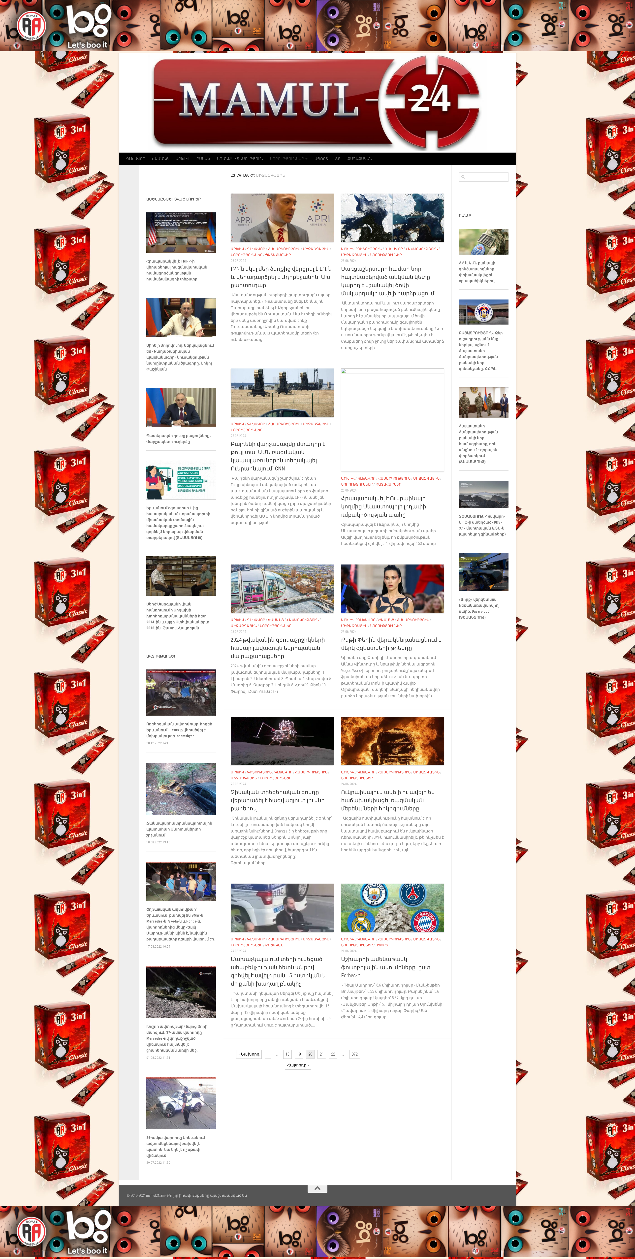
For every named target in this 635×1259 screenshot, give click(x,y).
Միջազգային (316, 249)
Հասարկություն (284, 249)
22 (333, 1054)
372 (355, 1054)
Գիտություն (369, 249)
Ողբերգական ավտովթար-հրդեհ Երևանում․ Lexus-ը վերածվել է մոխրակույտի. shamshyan (179, 730)
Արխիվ (183, 159)
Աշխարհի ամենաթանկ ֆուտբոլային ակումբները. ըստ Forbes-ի (385, 967)
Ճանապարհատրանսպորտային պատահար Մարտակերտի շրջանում (179, 829)
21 (322, 1054)
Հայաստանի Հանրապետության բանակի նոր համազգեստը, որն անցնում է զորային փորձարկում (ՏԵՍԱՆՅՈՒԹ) (478, 444)
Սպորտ (321, 159)
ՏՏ (338, 159)
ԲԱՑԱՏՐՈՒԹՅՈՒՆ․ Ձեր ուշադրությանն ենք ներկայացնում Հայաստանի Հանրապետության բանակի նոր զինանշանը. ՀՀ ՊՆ (481, 351)
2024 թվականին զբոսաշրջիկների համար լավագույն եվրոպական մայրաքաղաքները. (278, 648)
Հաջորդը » (298, 1065)
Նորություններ (287, 159)
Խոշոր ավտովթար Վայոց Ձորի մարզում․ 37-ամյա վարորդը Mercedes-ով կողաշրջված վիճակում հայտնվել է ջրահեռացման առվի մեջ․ (177, 1038)
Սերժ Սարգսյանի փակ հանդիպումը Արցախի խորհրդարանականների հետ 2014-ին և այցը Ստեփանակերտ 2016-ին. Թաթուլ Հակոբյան (177, 616)
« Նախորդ (248, 1054)
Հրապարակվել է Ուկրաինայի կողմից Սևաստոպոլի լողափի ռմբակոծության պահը (383, 506)
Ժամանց (160, 159)
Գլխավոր (135, 159)
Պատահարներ (278, 255)
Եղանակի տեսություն (240, 159)
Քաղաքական (360, 159)
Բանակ (203, 159)
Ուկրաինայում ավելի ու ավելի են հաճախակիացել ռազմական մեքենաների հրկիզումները (388, 800)
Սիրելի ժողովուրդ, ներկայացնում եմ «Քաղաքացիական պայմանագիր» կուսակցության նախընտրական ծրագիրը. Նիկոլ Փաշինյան (180, 357)
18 (287, 1054)
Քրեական (274, 945)
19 (299, 1054)
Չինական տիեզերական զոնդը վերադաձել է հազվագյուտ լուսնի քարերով (278, 800)
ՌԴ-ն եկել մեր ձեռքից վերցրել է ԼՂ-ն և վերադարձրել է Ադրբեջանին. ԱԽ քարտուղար (281, 277)
